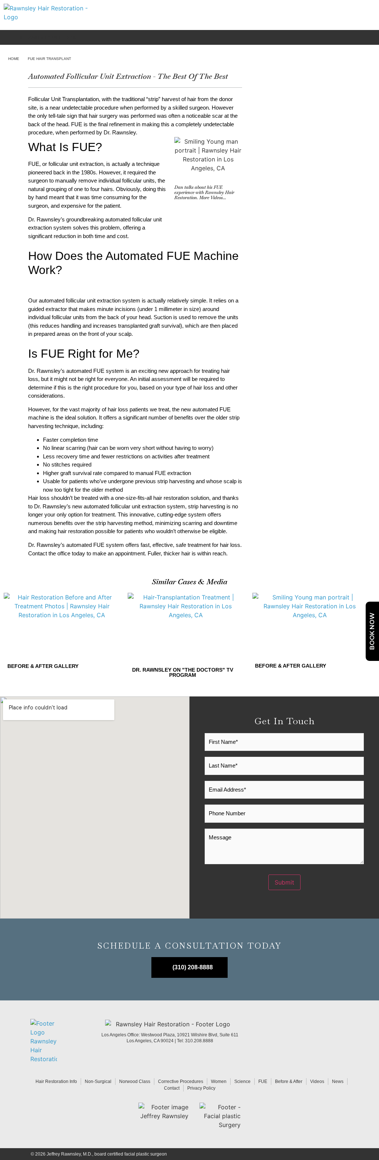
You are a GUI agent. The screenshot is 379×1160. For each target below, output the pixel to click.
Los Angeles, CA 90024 (151, 1040)
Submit (284, 882)
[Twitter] (344, 1041)
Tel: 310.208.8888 (195, 1040)
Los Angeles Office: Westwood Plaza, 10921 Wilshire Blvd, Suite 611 (169, 1034)
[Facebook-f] (327, 1041)
